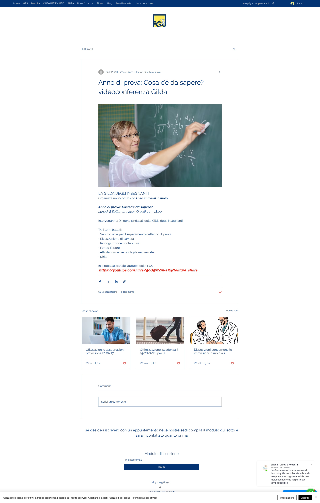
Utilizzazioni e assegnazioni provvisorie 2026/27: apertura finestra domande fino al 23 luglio (105, 351)
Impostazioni (287, 497)
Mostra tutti (232, 310)
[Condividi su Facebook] (100, 281)
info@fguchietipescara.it (256, 3)
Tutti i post (87, 49)
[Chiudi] (316, 497)
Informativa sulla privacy (144, 497)
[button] (234, 49)
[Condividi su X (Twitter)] (108, 281)
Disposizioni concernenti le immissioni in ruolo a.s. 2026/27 (213, 351)
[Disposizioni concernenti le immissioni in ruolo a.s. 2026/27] (214, 330)
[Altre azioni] (220, 72)
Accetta (305, 497)
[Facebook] (160, 487)
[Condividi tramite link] (124, 281)
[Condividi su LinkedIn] (116, 281)
